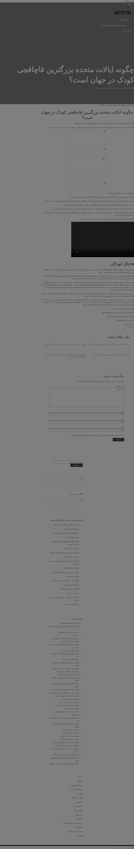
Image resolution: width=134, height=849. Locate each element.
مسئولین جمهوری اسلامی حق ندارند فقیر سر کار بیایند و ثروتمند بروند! (65, 355)
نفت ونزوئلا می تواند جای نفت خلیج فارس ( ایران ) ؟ (65, 345)
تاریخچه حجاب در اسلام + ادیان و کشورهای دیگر (110, 344)
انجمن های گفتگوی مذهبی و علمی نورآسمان (114, 25)
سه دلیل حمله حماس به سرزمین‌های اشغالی (111, 354)
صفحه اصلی (123, 20)
